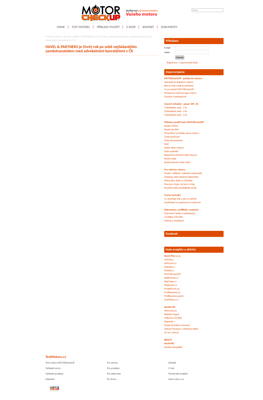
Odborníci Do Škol (173, 318)
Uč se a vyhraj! (171, 332)
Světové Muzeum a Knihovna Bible (181, 329)
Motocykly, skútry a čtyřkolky (178, 180)
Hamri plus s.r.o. (176, 379)
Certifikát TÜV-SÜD (173, 217)
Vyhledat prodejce (54, 374)
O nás (171, 368)
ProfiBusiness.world (173, 296)
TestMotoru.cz (171, 300)
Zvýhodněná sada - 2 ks (175, 108)
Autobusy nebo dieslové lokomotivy (181, 177)
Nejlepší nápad (171, 314)
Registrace (172, 63)
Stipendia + (169, 322)
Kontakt (148, 27)
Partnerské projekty (178, 374)
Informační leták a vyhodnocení (179, 213)
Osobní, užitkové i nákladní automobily (183, 173)
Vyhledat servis (53, 368)
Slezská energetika (173, 347)
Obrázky (67, 37)
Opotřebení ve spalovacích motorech (182, 202)
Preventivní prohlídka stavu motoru (181, 133)
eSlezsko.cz (169, 267)
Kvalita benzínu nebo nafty (177, 162)
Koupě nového (171, 126)
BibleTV (168, 340)
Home (61, 27)
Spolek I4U (169, 307)
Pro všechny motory (174, 170)
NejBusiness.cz (171, 278)
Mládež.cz (169, 270)
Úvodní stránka (53, 37)
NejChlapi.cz (170, 281)
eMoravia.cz (170, 263)
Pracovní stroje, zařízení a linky (179, 184)
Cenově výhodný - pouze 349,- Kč (181, 104)
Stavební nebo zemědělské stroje (180, 188)
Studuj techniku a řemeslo (177, 325)
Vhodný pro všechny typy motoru (180, 93)
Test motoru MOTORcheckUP (60, 363)
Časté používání (172, 137)
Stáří (166, 144)
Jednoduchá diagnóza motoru (178, 82)
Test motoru (81, 27)
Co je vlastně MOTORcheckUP (179, 89)
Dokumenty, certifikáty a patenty (181, 210)
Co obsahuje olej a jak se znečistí (180, 199)
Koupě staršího (171, 129)
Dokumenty (169, 27)
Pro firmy (111, 379)
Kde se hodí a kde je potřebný (178, 86)
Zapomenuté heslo (189, 63)
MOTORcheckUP (172, 274)
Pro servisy (112, 363)
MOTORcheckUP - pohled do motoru (183, 78)
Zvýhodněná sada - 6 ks (175, 115)
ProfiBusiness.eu (172, 292)
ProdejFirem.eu (171, 289)
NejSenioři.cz (170, 285)
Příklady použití (108, 27)
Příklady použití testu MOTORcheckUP (184, 122)
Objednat (50, 379)
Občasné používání (173, 140)
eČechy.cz (169, 260)
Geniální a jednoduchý (175, 97)
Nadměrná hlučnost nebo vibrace (180, 155)
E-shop (131, 27)
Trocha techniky (172, 195)
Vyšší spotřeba (171, 151)
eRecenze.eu (170, 311)
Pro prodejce (113, 368)
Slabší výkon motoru (174, 148)
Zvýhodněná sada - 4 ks (175, 111)
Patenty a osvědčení (174, 221)
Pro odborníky (114, 374)
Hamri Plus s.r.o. (172, 256)
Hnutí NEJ (169, 343)
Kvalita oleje (170, 159)
